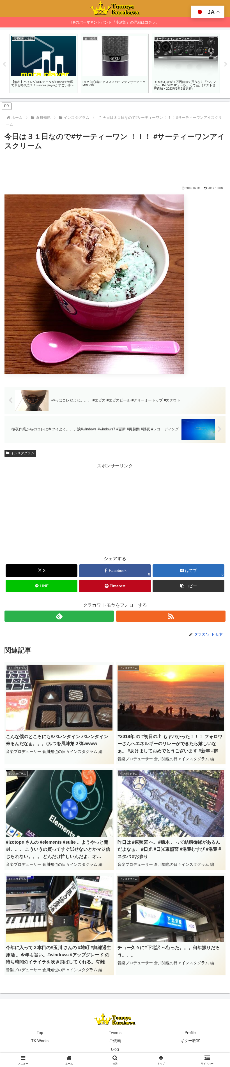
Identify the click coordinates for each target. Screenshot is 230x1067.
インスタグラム (22, 453)
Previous (4, 64)
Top (40, 1032)
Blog (115, 1049)
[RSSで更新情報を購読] (171, 616)
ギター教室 (190, 1040)
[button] (188, 586)
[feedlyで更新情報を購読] (59, 616)
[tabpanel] (43, 63)
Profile (190, 1032)
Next (226, 64)
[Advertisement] (115, 167)
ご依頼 (115, 1040)
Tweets (115, 1032)
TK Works (40, 1040)
